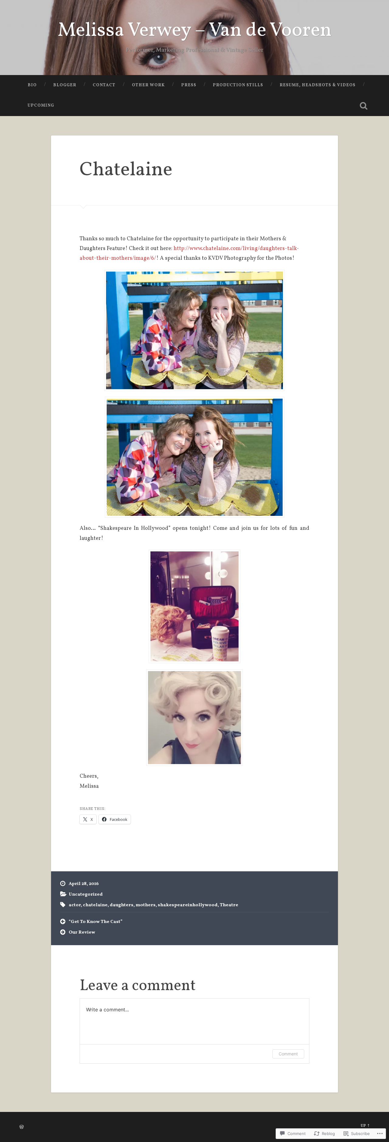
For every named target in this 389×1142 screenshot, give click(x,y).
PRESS (188, 85)
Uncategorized (86, 894)
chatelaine (95, 905)
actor (75, 905)
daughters (121, 905)
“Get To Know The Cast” (95, 921)
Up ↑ (365, 1126)
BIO (32, 85)
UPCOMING (41, 105)
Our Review (82, 932)
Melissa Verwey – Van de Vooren (195, 31)
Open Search (363, 105)
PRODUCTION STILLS (238, 85)
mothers (146, 905)
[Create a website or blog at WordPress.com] (21, 1127)
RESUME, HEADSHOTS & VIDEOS (318, 85)
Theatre (229, 905)
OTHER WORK (148, 85)
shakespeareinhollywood (188, 905)
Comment (288, 1053)
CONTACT (104, 85)
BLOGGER (64, 85)
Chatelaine (126, 170)
